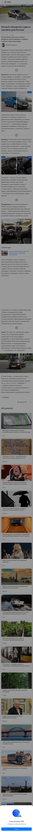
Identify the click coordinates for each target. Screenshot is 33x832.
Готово (16, 829)
